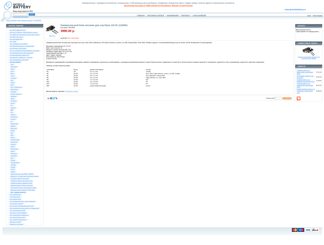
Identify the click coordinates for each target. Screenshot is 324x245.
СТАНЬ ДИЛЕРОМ (199, 15)
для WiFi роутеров (16, 37)
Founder (13, 92)
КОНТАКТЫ (185, 15)
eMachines (14, 89)
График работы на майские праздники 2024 (306, 80)
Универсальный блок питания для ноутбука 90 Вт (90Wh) (309, 57)
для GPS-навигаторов (17, 30)
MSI (12, 133)
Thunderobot (15, 162)
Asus (12, 71)
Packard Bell (15, 140)
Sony (12, 158)
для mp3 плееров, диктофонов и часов (23, 32)
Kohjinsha (14, 117)
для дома (12, 41)
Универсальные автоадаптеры (22, 181)
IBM (12, 110)
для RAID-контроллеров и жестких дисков (24, 35)
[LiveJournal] (56, 98)
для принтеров (14, 197)
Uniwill (13, 167)
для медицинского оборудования (21, 53)
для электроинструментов (18, 215)
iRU (12, 112)
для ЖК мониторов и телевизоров (21, 46)
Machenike (14, 124)
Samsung (14, 153)
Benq (12, 73)
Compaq (13, 78)
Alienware (14, 66)
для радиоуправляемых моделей (21, 206)
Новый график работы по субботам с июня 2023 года (306, 91)
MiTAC (13, 130)
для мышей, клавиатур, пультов (20, 57)
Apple (13, 69)
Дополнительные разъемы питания (23, 188)
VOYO (13, 169)
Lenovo (13, 119)
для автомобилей (15, 39)
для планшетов (15, 194)
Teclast (13, 160)
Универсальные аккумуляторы (21, 183)
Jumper (13, 114)
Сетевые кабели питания (20, 178)
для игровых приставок (17, 48)
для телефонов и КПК (17, 210)
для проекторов (15, 199)
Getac (13, 98)
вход (309, 15)
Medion (13, 126)
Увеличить (52, 35)
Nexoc (13, 137)
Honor (13, 103)
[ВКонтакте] (51, 98)
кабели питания (15, 222)
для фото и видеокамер (18, 213)
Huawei (13, 108)
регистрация (317, 15)
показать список (72, 91)
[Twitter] (54, 98)
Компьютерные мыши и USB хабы (23, 190)
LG (12, 121)
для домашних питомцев (18, 44)
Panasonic (14, 142)
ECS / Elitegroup (16, 87)
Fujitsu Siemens (16, 94)
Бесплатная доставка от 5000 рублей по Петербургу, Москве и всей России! (158, 6)
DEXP (13, 82)
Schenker (14, 156)
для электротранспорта (18, 220)
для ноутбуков (11, 20)
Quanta (13, 144)
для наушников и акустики (18, 60)
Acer (12, 64)
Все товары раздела (25, 20)
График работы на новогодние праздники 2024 (305, 85)
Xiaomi (13, 172)
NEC (12, 135)
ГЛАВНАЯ (141, 15)
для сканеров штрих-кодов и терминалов (24, 208)
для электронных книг (17, 217)
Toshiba (13, 165)
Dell (12, 80)
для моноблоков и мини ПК (19, 55)
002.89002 (37, 20)
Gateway (14, 96)
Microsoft (14, 128)
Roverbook (14, 149)
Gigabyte (14, 101)
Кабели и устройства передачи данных (25, 176)
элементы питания (16, 224)
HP (12, 105)
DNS (12, 85)
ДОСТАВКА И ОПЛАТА (155, 15)
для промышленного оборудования (22, 201)
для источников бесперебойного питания (24, 51)
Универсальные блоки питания (22, 185)
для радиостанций (16, 204)
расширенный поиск (20, 17)
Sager (13, 151)
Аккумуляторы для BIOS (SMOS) (22, 174)
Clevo (13, 76)
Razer (13, 146)
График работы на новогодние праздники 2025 (305, 72)
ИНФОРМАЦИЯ (172, 15)
